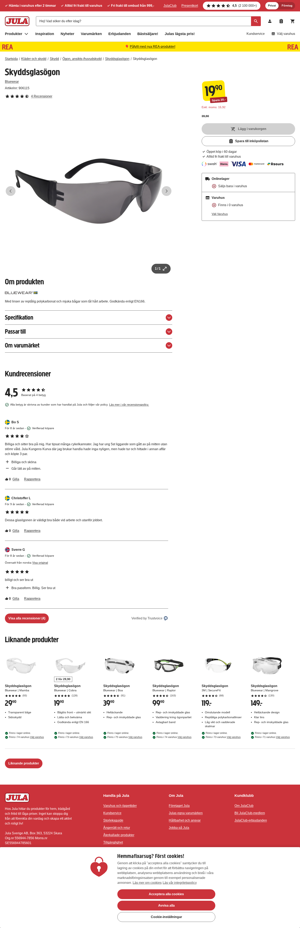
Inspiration (44, 34)
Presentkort (189, 5)
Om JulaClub (243, 805)
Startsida (11, 58)
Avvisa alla (166, 905)
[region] (150, 887)
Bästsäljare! (147, 34)
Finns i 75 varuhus (124, 737)
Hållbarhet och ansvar (185, 820)
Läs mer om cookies (147, 882)
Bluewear (12, 81)
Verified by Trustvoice (146, 618)
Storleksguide (113, 820)
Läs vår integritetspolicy (180, 882)
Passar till (15, 331)
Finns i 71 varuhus (272, 737)
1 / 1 (158, 268)
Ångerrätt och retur (116, 827)
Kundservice (256, 33)
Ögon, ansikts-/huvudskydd (82, 58)
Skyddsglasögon (117, 58)
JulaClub (170, 5)
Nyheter (67, 34)
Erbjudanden (119, 34)
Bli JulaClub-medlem (249, 813)
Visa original (40, 562)
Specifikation (19, 317)
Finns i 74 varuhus (26, 737)
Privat (272, 5)
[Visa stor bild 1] (88, 191)
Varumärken (91, 34)
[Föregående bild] (11, 191)
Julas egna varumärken (186, 813)
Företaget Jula (179, 805)
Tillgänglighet (113, 842)
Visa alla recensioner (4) (26, 618)
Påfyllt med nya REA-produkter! (152, 46)
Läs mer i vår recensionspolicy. (129, 404)
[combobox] (148, 21)
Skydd (54, 58)
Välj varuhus (286, 33)
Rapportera (32, 479)
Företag (287, 5)
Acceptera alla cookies (166, 894)
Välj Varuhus (220, 214)
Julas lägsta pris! (180, 34)
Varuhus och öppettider (120, 805)
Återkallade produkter (118, 835)
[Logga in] (270, 21)
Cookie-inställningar (166, 917)
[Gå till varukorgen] (293, 21)
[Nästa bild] (166, 191)
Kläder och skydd (33, 58)
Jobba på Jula (179, 827)
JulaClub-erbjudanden (250, 820)
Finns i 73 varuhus (75, 737)
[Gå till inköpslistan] (281, 21)
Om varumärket (22, 345)
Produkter (13, 34)
